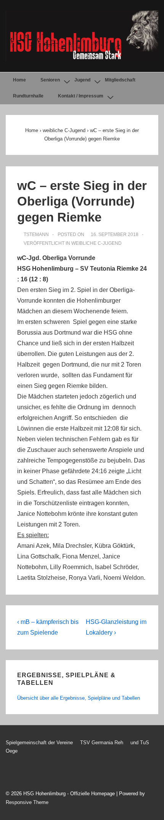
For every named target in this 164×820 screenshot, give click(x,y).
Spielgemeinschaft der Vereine (39, 742)
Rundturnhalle (28, 96)
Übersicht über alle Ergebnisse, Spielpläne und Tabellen (78, 698)
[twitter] (11, 773)
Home (19, 80)
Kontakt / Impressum (80, 96)
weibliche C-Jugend (96, 243)
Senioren (50, 80)
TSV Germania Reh (101, 742)
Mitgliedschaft (120, 80)
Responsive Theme (27, 802)
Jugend (82, 80)
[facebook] (27, 773)
